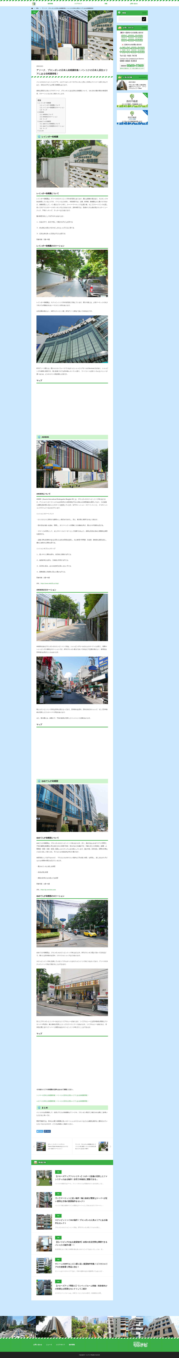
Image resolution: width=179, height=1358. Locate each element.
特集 (106, 3)
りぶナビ (88, 1355)
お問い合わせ (134, 3)
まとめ (41, 130)
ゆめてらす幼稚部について (51, 124)
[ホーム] (33, 3)
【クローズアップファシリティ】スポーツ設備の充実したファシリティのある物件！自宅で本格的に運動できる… (81, 1177)
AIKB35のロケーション (50, 117)
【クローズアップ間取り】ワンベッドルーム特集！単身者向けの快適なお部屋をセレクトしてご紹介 (81, 1287)
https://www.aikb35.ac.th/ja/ (50, 583)
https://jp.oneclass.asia (48, 889)
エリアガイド (78, 3)
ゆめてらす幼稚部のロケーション (53, 126)
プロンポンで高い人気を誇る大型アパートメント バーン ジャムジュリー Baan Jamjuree (137, 86)
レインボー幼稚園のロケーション (53, 107)
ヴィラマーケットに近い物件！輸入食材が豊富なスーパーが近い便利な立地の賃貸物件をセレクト (81, 1199)
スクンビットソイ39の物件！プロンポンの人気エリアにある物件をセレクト (81, 1221)
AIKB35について (48, 114)
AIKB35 (41, 112)
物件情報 (50, 3)
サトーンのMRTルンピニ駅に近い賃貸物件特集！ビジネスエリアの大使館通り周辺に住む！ (81, 1265)
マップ (45, 110)
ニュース (49, 1344)
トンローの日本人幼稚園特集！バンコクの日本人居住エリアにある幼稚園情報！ (62, 1095)
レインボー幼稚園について (51, 105)
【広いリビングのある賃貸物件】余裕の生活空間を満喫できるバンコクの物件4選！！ (81, 1243)
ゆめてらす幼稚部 (45, 121)
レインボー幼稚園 (45, 103)
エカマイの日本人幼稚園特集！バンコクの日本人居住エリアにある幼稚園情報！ (62, 1101)
